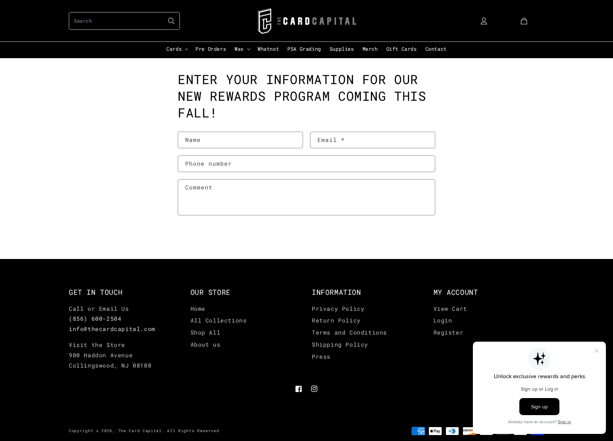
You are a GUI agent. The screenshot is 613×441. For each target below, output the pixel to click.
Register (448, 332)
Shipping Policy (340, 344)
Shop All (205, 332)
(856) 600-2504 (95, 318)
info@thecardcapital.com (112, 328)
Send (199, 237)
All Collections (218, 320)
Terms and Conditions (349, 332)
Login (442, 320)
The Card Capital (140, 430)
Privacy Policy (338, 308)
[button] (124, 21)
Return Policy (336, 320)
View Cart (450, 308)
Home (197, 308)
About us (205, 344)
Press (321, 356)
